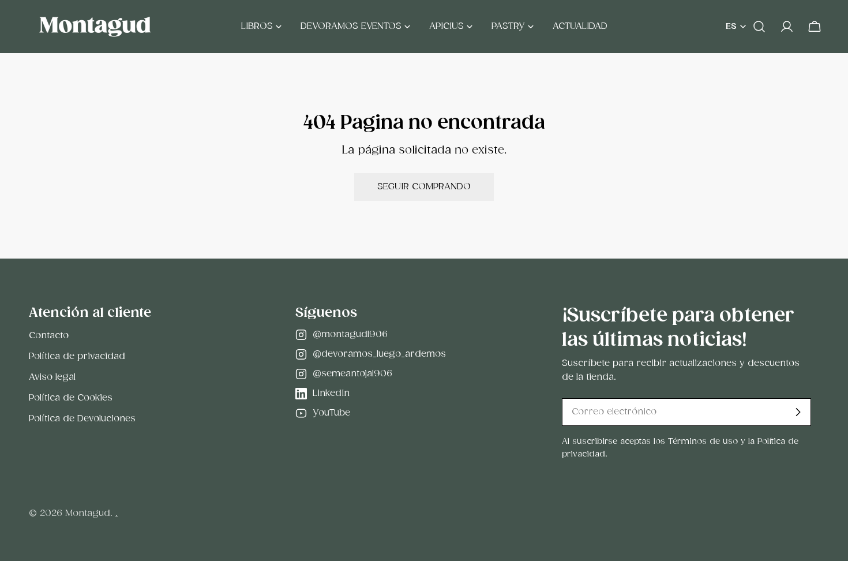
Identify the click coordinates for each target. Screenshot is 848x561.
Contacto (49, 335)
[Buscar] (759, 26)
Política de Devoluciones (82, 418)
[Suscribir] (798, 412)
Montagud (87, 513)
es (731, 27)
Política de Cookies (70, 398)
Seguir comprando (424, 186)
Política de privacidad (77, 356)
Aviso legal (52, 377)
